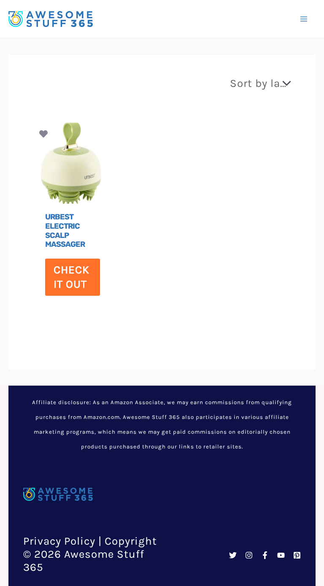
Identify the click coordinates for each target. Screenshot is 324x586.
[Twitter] (233, 555)
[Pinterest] (297, 555)
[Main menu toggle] (304, 19)
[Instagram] (249, 555)
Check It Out (71, 277)
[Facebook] (265, 555)
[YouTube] (281, 555)
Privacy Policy (59, 541)
